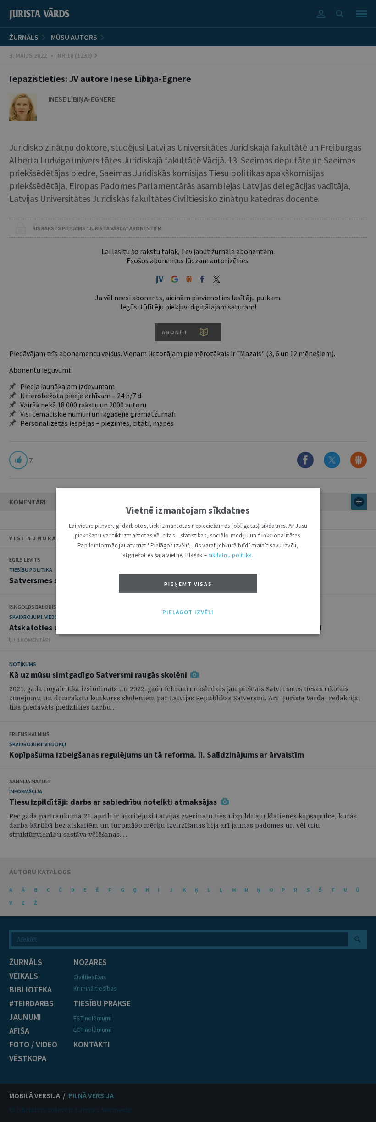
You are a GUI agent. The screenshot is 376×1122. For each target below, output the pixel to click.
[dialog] (188, 561)
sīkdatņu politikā (230, 555)
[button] (188, 612)
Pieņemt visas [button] (188, 583)
